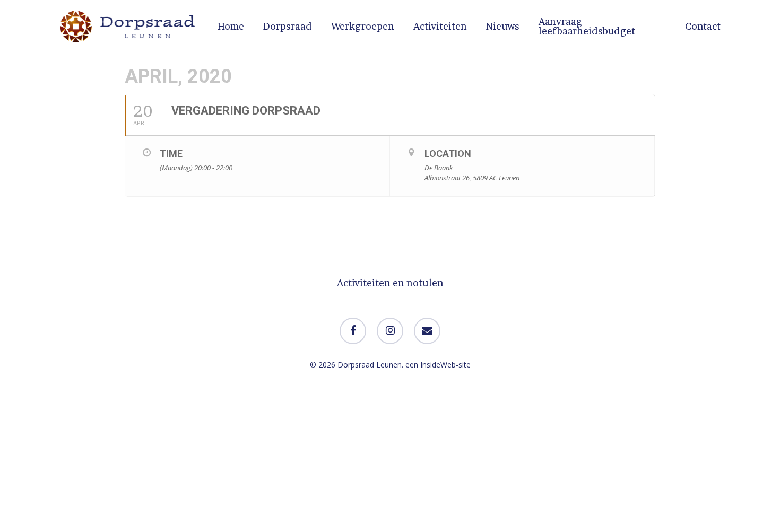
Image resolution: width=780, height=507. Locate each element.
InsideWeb (438, 365)
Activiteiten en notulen (390, 283)
